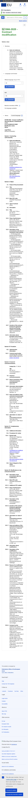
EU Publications (5, 732)
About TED (4, 711)
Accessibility (4, 703)
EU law (3, 721)
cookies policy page (11, 779)
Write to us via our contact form (9, 756)
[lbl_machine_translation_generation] (19, 105)
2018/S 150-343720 (14, 357)
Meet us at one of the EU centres (9, 759)
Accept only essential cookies (14, 794)
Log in (20, 5)
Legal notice (5, 698)
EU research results (6, 726)
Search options (23, 20)
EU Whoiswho (5, 729)
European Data (5, 723)
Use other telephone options (8, 753)
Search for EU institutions (8, 766)
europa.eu (14, 744)
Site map (4, 713)
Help (3, 681)
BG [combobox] (6, 95)
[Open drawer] (3, 29)
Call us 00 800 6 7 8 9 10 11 (8, 751)
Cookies (4, 701)
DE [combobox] (6, 83)
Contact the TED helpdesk (8, 683)
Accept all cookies (11, 790)
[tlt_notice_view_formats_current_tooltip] (22, 115)
